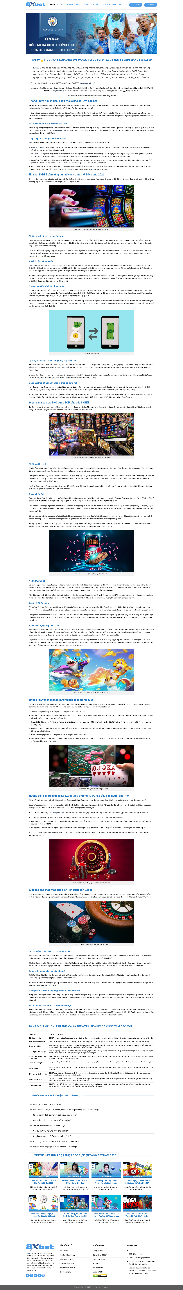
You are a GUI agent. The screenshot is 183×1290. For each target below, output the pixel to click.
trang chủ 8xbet (59, 813)
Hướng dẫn (116, 5)
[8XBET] (36, 4)
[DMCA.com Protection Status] (100, 1276)
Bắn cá (79, 5)
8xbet (52, 5)
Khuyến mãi (105, 5)
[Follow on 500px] (39, 1275)
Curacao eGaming (38, 147)
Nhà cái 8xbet (34, 265)
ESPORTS (94, 5)
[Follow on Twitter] (28, 1275)
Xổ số (86, 5)
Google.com (57, 91)
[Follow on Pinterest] (31, 1275)
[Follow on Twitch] (43, 1275)
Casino (60, 5)
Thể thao (69, 5)
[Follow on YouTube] (35, 1275)
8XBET (36, 68)
